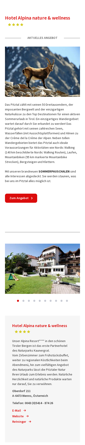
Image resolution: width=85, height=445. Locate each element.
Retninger (19, 422)
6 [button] (45, 300)
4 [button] (34, 300)
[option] (42, 269)
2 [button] (23, 300)
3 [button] (29, 300)
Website (18, 416)
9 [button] (61, 300)
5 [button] (40, 300)
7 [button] (50, 300)
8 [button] (56, 300)
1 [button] (18, 300)
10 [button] (67, 300)
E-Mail (16, 410)
